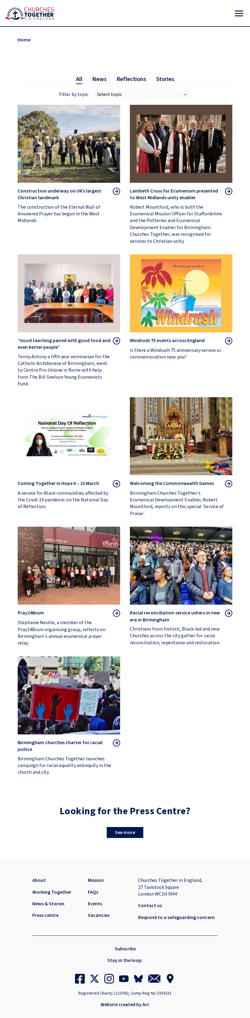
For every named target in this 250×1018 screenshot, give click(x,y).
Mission (96, 880)
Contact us (150, 905)
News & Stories (48, 903)
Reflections (131, 79)
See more (125, 832)
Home (24, 40)
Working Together (51, 892)
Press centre (45, 915)
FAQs (93, 892)
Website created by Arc (125, 1004)
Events (95, 903)
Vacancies (98, 915)
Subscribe (125, 949)
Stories (165, 79)
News (99, 79)
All (79, 79)
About (39, 880)
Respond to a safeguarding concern (176, 917)
